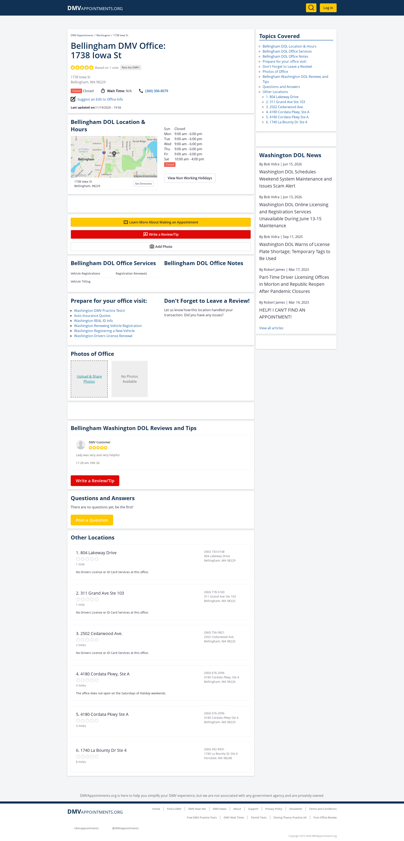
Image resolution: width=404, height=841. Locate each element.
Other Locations (275, 91)
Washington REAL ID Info (93, 320)
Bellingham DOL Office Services (287, 51)
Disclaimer (295, 809)
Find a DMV (174, 809)
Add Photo (163, 246)
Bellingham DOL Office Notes (285, 56)
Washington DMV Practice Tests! (99, 310)
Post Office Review (325, 817)
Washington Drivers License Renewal (103, 335)
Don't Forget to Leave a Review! (287, 66)
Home (156, 809)
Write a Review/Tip (164, 234)
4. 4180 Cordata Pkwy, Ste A (287, 112)
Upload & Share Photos (89, 379)
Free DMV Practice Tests (202, 817)
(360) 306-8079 (156, 91)
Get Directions (143, 183)
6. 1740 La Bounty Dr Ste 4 (286, 122)
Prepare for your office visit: (285, 61)
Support (253, 809)
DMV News (219, 809)
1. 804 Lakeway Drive (282, 96)
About (237, 809)
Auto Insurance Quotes (92, 315)
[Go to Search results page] (311, 7)
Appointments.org (95, 8)
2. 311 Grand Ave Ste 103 (285, 102)
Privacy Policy (273, 809)
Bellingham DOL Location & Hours (289, 46)
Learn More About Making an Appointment (163, 222)
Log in (328, 7)
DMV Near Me (197, 809)
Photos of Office (275, 71)
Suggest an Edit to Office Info (100, 99)
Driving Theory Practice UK (290, 817)
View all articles (271, 328)
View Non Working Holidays (190, 178)
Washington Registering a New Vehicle (104, 330)
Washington (103, 35)
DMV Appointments (82, 35)
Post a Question (92, 520)
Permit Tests (259, 817)
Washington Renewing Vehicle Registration (108, 325)
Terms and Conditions (323, 809)
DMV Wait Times (234, 817)
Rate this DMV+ (131, 67)
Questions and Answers (281, 86)
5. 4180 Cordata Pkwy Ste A (287, 117)
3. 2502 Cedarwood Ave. (285, 107)
